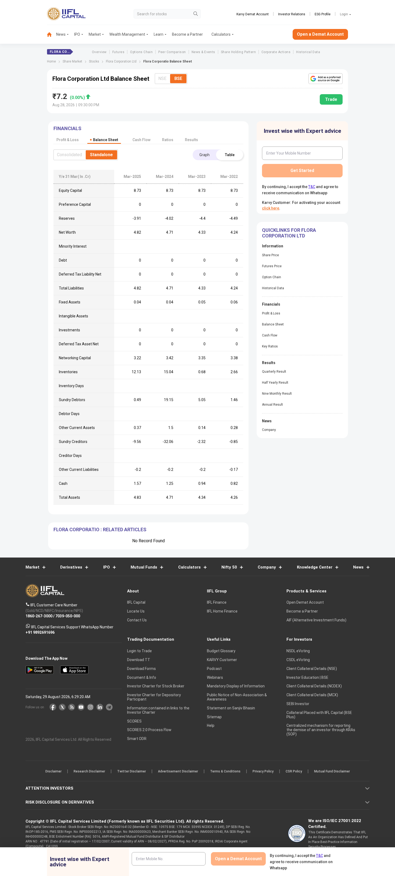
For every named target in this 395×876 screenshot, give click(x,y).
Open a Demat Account (159, 456)
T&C (169, 473)
